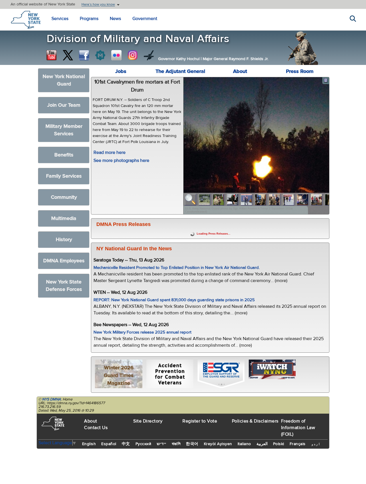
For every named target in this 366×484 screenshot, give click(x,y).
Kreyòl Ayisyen (218, 444)
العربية (262, 444)
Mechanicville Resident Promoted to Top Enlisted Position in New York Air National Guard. (177, 267)
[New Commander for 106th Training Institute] (219, 200)
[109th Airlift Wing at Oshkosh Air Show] (303, 200)
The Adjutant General (180, 71)
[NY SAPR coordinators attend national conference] (317, 200)
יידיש (161, 444)
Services (59, 18)
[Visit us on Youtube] (51, 55)
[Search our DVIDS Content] (149, 55)
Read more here (110, 152)
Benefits (63, 155)
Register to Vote (199, 421)
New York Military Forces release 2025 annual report (142, 332)
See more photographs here (121, 160)
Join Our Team (63, 105)
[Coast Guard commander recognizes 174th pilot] (275, 200)
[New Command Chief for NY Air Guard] (247, 200)
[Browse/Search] (191, 200)
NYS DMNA (51, 399)
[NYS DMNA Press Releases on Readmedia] (100, 55)
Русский (144, 444)
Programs (89, 18)
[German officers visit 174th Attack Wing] (261, 200)
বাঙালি (176, 444)
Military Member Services (63, 130)
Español (108, 444)
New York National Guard (64, 80)
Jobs (120, 71)
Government (144, 18)
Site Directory (147, 421)
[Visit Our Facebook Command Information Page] (84, 55)
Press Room (299, 71)
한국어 (192, 444)
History (64, 239)
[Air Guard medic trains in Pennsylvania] (233, 200)
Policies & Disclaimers (255, 421)
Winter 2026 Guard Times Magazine (119, 375)
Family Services (64, 176)
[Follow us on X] (68, 55)
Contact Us (96, 428)
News (115, 18)
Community (64, 197)
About (240, 71)
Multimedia (63, 218)
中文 (126, 444)
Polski (278, 444)
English (89, 444)
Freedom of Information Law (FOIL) (298, 427)
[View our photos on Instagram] (133, 55)
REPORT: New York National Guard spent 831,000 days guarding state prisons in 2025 (174, 300)
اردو (315, 444)
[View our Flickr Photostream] (116, 55)
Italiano (244, 444)
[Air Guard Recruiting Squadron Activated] (289, 200)
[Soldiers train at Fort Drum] (205, 200)
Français (298, 444)
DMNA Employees (64, 260)
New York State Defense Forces (64, 286)
